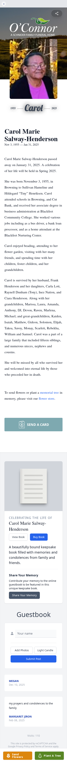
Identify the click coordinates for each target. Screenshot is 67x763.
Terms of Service (43, 746)
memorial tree (49, 392)
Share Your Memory (24, 595)
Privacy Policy (23, 746)
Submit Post (33, 659)
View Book (18, 537)
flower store (46, 398)
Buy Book (38, 537)
